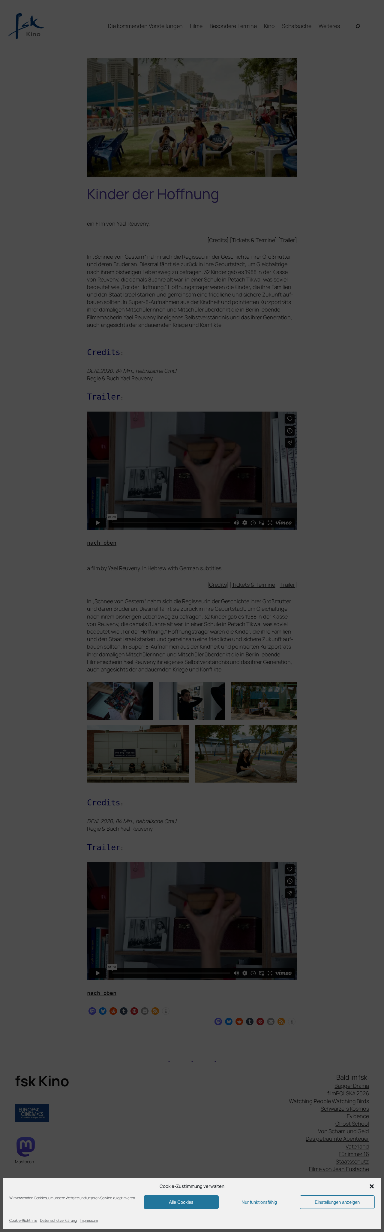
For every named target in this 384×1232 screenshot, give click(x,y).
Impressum (89, 1220)
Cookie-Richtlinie (23, 1220)
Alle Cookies (181, 1202)
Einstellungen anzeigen (337, 1202)
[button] (372, 1186)
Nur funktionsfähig (259, 1202)
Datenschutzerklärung (58, 1220)
